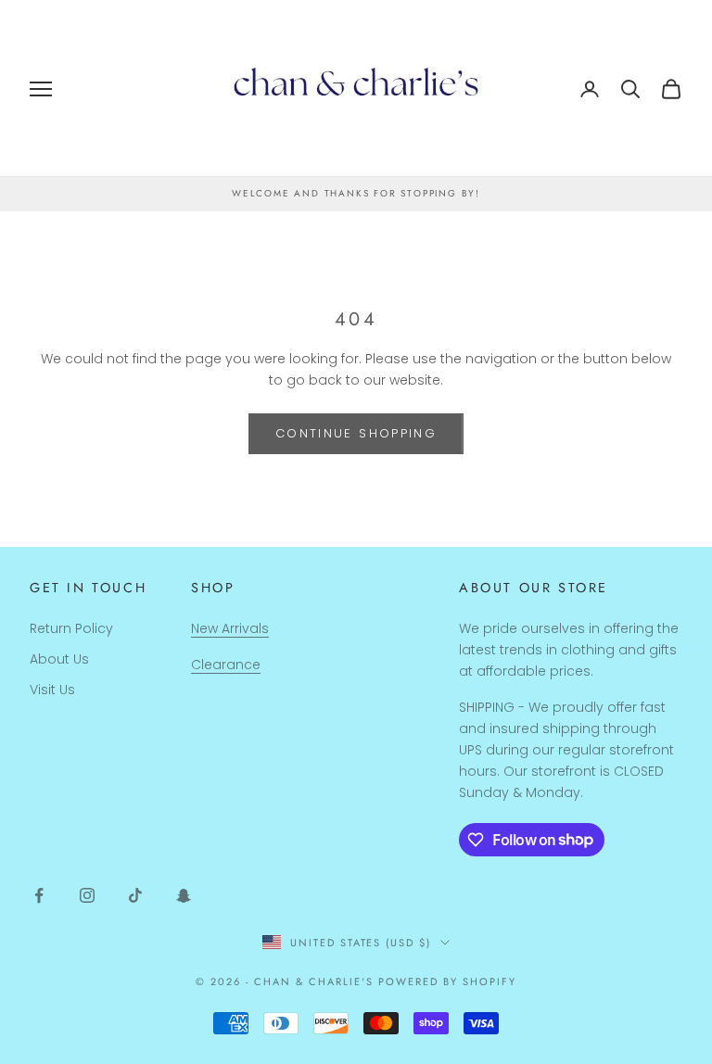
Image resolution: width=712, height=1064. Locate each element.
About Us (59, 659)
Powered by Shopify (447, 981)
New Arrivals (230, 628)
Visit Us (52, 689)
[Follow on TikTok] (135, 895)
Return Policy (71, 628)
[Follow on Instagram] (87, 895)
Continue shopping (356, 433)
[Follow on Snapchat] (183, 895)
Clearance (226, 664)
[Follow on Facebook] (39, 895)
